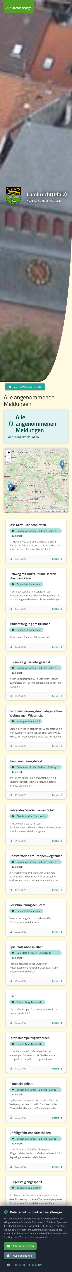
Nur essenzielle (20, 1255)
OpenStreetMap (50, 511)
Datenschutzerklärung (25, 1265)
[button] (62, 465)
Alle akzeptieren (20, 1246)
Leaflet (35, 511)
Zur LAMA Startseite (25, 387)
